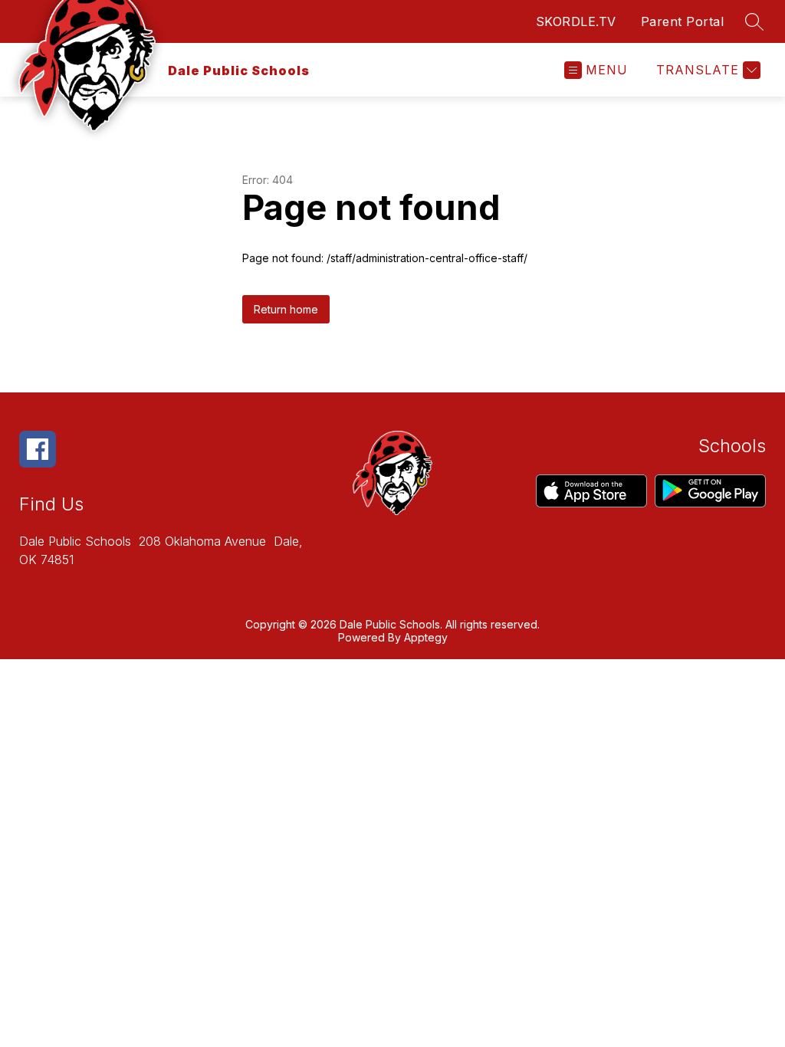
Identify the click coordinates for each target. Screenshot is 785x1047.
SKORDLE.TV (576, 21)
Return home (286, 309)
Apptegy (426, 637)
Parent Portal (682, 21)
